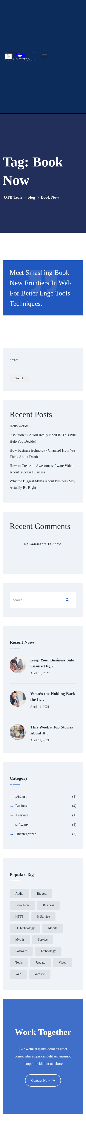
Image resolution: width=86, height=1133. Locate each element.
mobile (52, 928)
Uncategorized (25, 834)
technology (48, 951)
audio (19, 893)
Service (42, 939)
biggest (42, 893)
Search (14, 360)
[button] (44, 55)
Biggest (20, 796)
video (62, 962)
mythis (19, 939)
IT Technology (25, 928)
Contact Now (40, 1080)
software (21, 825)
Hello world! (19, 426)
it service (21, 815)
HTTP (19, 916)
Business (21, 806)
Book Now (22, 905)
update (40, 962)
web (18, 974)
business (48, 905)
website (40, 974)
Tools (18, 962)
